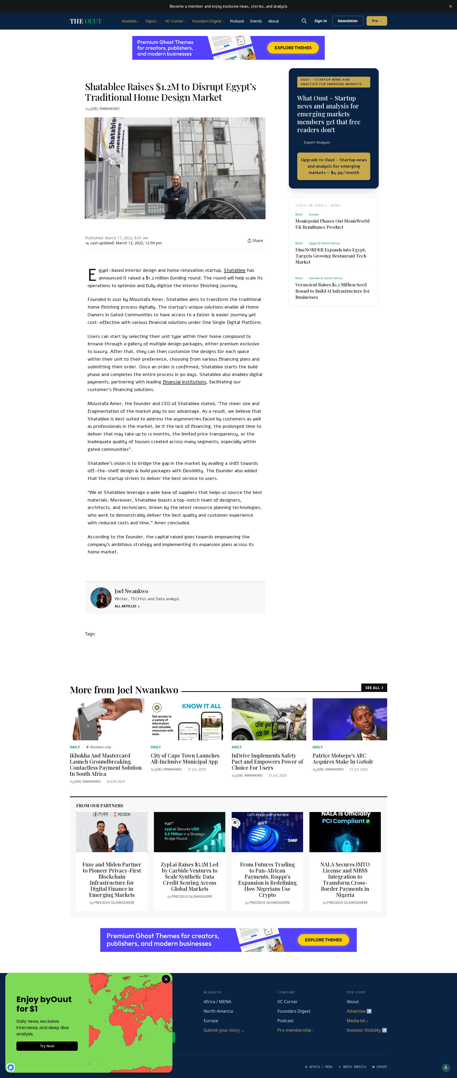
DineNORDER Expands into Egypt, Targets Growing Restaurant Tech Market (330, 256)
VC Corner (175, 21)
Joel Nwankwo (105, 108)
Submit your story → (224, 1030)
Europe (211, 1021)
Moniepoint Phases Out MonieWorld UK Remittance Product (332, 224)
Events (256, 21)
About (273, 21)
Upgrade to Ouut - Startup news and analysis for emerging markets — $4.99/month (334, 166)
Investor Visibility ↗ (367, 1030)
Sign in (320, 20)
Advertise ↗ (359, 1011)
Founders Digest (208, 21)
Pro (377, 20)
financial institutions (184, 382)
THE (86, 21)
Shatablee (234, 270)
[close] (450, 6)
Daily (75, 747)
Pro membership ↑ (295, 1030)
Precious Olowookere (114, 902)
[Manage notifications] (446, 1067)
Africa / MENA (217, 1001)
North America (218, 1011)
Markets (130, 21)
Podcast (237, 21)
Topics (152, 21)
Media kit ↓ (357, 1021)
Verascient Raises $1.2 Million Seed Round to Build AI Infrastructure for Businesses (332, 291)
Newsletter (348, 20)
